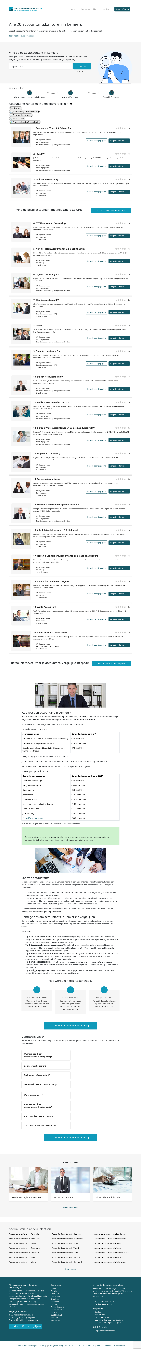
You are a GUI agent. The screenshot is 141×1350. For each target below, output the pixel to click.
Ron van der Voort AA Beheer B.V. (52, 128)
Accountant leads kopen (105, 1301)
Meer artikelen (70, 1207)
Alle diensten (15, 108)
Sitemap (43, 1345)
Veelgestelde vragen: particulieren (109, 1320)
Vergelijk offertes (117, 140)
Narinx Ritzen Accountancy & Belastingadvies (59, 248)
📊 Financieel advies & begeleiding (25, 122)
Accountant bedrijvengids (27, 1345)
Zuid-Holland (56, 1315)
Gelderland (55, 1296)
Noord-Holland (57, 1309)
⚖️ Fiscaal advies (17, 118)
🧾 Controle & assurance (21, 115)
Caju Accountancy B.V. (46, 274)
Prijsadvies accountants (105, 1330)
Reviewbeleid (119, 1345)
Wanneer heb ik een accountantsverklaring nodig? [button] (38, 1055)
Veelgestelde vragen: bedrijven (108, 1322)
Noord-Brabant (57, 1307)
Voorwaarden (70, 1345)
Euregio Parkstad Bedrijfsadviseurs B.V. (56, 504)
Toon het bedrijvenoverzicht (21, 36)
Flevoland (55, 1291)
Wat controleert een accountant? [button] (39, 1116)
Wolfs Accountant (44, 606)
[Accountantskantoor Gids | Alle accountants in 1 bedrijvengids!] (25, 9)
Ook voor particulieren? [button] (35, 1066)
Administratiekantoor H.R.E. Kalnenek (56, 530)
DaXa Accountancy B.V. (47, 351)
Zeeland (54, 1317)
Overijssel (55, 1301)
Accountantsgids (88, 9)
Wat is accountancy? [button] (33, 1095)
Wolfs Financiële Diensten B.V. (51, 402)
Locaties (105, 9)
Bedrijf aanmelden (104, 1345)
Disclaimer (82, 1345)
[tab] (46, 1055)
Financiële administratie (33, 818)
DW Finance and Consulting (49, 223)
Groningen (55, 1299)
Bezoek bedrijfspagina (96, 140)
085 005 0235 (103, 1317)
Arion (37, 325)
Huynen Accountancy (46, 453)
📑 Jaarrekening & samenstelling (24, 111)
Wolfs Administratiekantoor (50, 632)
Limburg (54, 1304)
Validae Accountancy (45, 179)
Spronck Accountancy (46, 479)
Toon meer (70, 1269)
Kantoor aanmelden (103, 1304)
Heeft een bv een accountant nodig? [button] (40, 1084)
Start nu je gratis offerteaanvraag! (72, 1025)
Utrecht (54, 1312)
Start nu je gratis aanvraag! (111, 210)
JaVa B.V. (39, 153)
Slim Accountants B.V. (46, 299)
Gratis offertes (122, 9)
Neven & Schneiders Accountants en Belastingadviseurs (65, 555)
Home (72, 9)
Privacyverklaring (55, 1345)
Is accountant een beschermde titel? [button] (40, 1125)
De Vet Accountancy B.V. (48, 376)
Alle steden (55, 1320)
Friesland (55, 1293)
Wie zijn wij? (100, 1314)
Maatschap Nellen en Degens (51, 581)
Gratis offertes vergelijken (111, 663)
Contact (98, 1312)
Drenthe (54, 1288)
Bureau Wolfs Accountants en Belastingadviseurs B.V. (64, 427)
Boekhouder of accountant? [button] (37, 1075)
